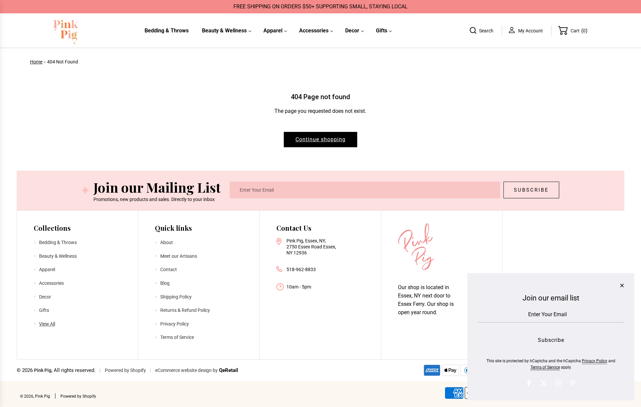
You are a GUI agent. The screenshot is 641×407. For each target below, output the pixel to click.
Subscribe (531, 190)
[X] (543, 383)
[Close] (622, 285)
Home (36, 61)
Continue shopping (320, 139)
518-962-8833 (301, 269)
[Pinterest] (573, 383)
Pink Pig (42, 370)
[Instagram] (558, 383)
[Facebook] (528, 383)
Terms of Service (545, 367)
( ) (579, 30)
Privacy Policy (594, 361)
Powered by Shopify (125, 370)
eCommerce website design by (186, 370)
